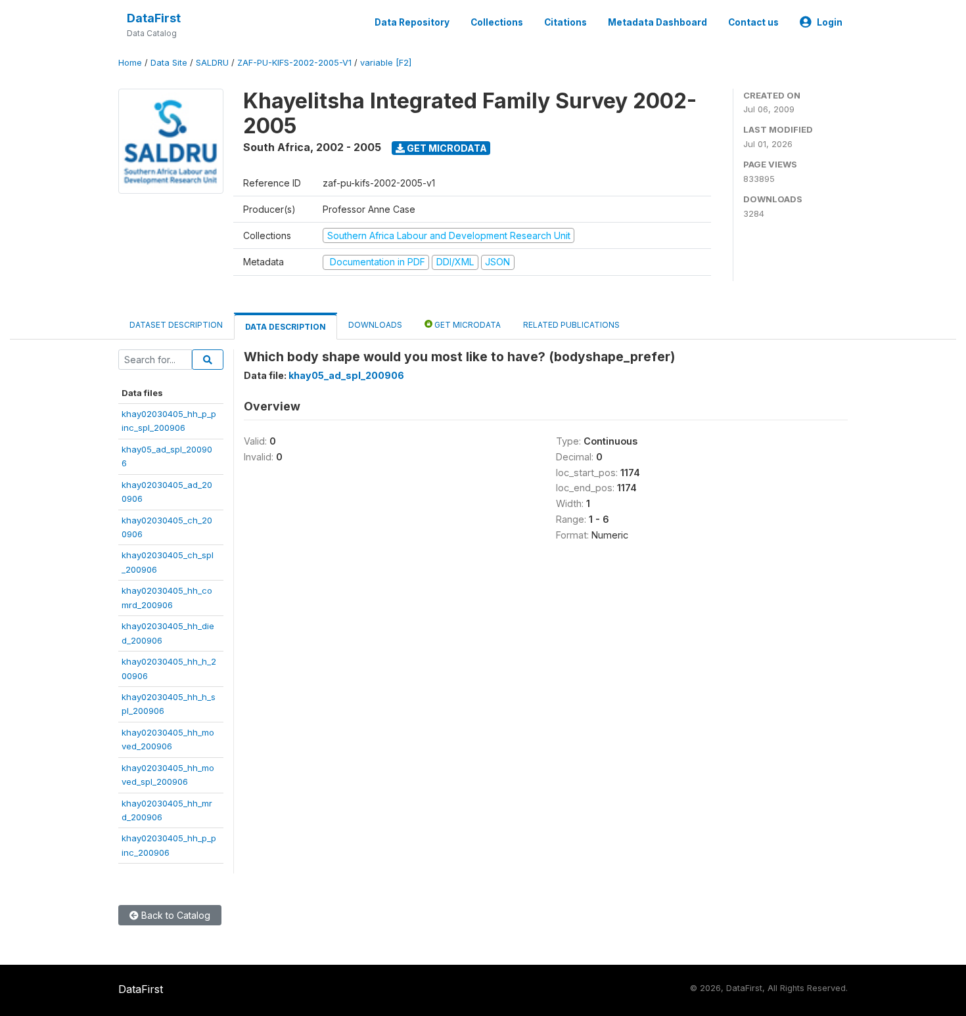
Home (130, 63)
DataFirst (154, 18)
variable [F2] (385, 63)
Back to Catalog (174, 915)
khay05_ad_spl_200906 (346, 375)
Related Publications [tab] (571, 325)
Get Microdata (446, 148)
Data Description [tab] (285, 327)
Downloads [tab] (375, 325)
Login (829, 22)
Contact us (753, 22)
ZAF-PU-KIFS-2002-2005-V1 (294, 63)
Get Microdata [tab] (466, 325)
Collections (497, 22)
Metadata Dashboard (657, 22)
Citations (565, 22)
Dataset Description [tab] (176, 325)
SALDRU (212, 63)
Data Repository (412, 22)
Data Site (168, 63)
